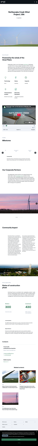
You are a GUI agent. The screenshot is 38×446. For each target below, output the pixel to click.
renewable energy (19, 175)
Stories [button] (15, 421)
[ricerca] (34, 2)
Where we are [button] (4, 424)
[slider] (6, 125)
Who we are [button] (4, 421)
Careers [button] (3, 426)
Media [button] (26, 421)
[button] (3, 125)
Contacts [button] (15, 424)
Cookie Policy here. (5, 435)
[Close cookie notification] (36, 431)
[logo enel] (3, 2)
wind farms (26, 64)
